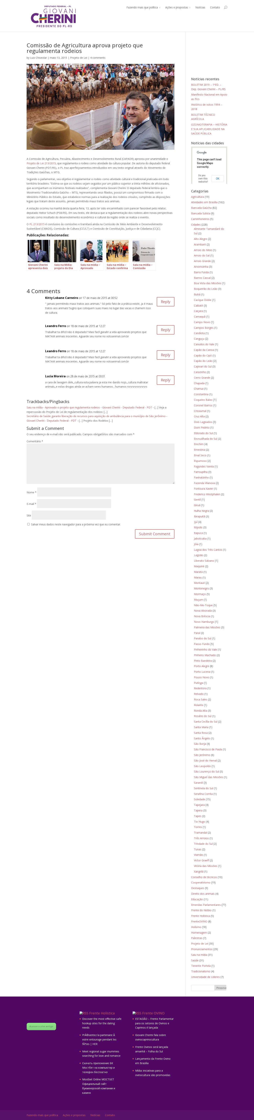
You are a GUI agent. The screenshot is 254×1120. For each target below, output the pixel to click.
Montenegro (201, 588)
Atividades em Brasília (204, 202)
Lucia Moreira (55, 376)
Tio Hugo (199, 821)
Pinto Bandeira (203, 660)
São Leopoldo (202, 766)
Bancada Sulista (200, 213)
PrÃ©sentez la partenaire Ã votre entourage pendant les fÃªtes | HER (99, 1039)
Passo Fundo (202, 644)
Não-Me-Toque (203, 605)
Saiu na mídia (199, 954)
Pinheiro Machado (205, 655)
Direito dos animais (203, 893)
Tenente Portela (201, 965)
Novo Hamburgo (204, 622)
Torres (198, 827)
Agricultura (197, 197)
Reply (165, 301)
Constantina (201, 394)
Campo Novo (202, 322)
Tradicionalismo (200, 971)
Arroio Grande (202, 261)
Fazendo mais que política (142, 7)
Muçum (198, 599)
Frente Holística (200, 916)
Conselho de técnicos (204, 877)
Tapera (198, 810)
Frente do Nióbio (201, 910)
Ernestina (199, 449)
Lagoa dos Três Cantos (208, 549)
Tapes (197, 816)
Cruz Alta (199, 416)
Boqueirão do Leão (205, 289)
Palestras (196, 938)
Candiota (199, 333)
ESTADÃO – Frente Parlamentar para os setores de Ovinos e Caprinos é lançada (154, 1023)
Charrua (198, 388)
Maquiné (199, 566)
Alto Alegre (200, 239)
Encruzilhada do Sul (205, 438)
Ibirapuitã (199, 516)
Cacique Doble (202, 300)
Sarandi (198, 782)
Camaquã (199, 316)
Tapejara (199, 805)
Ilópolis (198, 527)
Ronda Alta (200, 710)
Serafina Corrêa (203, 794)
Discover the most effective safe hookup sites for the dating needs (101, 1023)
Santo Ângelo (202, 738)
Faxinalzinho (201, 477)
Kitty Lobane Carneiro (61, 298)
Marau (198, 577)
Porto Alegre (201, 666)
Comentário (35, 441)
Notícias (200, 7)
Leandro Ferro (55, 326)
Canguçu (199, 338)
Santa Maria (201, 727)
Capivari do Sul (203, 366)
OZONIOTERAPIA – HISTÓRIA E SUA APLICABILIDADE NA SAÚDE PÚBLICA (209, 129)
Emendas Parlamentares (206, 905)
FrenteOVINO (199, 921)
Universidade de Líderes (205, 977)
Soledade (199, 799)
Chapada (199, 383)
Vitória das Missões (205, 866)
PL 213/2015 (37, 224)
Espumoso (200, 461)
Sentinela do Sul (203, 788)
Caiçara (198, 311)
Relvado (199, 694)
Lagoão (198, 555)
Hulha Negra (201, 511)
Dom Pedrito (202, 427)
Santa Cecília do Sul (205, 721)
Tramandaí (200, 832)
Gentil (197, 499)
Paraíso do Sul (202, 638)
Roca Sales (200, 699)
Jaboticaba (200, 538)
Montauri (199, 583)
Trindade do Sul (203, 843)
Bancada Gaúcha (201, 208)
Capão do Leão (203, 361)
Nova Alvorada (203, 610)
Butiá (197, 294)
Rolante (198, 705)
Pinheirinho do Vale (205, 649)
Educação (197, 899)
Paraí (197, 633)
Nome (31, 492)
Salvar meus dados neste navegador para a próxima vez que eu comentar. (76, 524)
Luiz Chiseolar (38, 57)
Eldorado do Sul (203, 433)
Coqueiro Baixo (203, 400)
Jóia (196, 544)
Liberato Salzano (204, 560)
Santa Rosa (201, 732)
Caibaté (198, 305)
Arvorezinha (201, 266)
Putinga (198, 683)
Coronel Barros (203, 405)
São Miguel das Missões (208, 777)
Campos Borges (203, 327)
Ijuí (195, 522)
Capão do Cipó (203, 355)
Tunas (197, 849)
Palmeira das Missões (207, 627)
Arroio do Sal (202, 255)
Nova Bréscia (202, 616)
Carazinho (200, 372)
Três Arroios (201, 838)
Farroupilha (201, 472)
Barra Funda (201, 272)
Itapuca (198, 533)
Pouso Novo (201, 677)
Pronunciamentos (202, 949)
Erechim (199, 444)
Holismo (196, 927)
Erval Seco (200, 455)
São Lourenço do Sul (206, 771)
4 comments (97, 57)
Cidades (196, 224)
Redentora (200, 688)
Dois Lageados (203, 422)
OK (217, 178)
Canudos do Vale (204, 344)
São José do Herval (205, 760)
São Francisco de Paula (208, 749)
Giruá (197, 505)
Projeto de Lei (78, 57)
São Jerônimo (202, 755)
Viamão (198, 854)
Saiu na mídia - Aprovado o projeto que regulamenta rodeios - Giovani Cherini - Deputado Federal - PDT (89, 407)
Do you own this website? (203, 178)
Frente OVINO (153, 1013)
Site (29, 515)
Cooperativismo (200, 882)
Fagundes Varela (204, 466)
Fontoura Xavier (203, 488)
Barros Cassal (202, 278)
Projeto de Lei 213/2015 (41, 163)
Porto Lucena (202, 671)
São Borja (200, 743)
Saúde (195, 960)
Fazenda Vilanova (204, 483)
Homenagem (199, 932)
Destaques (197, 888)
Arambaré (200, 244)
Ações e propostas (176, 7)
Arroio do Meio (203, 250)
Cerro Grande (202, 377)
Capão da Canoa (204, 350)
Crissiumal (200, 411)
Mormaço (200, 594)
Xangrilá (198, 871)
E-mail (31, 504)
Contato (215, 7)
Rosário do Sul (202, 716)
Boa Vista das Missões (207, 283)
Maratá (198, 572)
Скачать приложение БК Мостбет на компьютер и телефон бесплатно (98, 1067)
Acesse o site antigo (41, 1026)
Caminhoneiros (200, 219)
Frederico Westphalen (207, 494)
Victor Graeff (201, 860)
